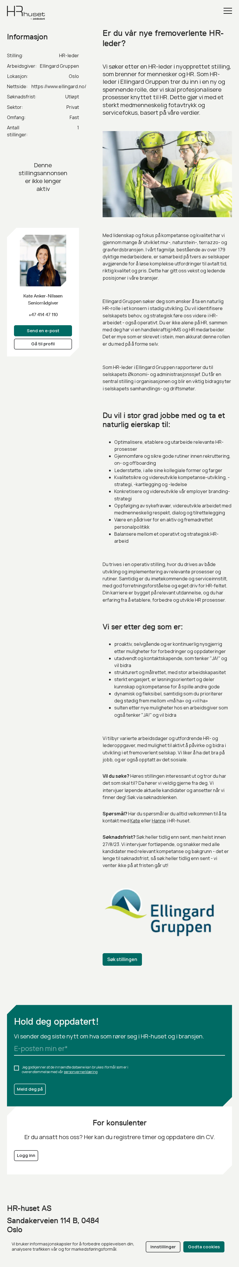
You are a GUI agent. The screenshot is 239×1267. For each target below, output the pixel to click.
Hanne (159, 820)
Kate (135, 820)
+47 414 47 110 (43, 314)
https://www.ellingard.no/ (58, 86)
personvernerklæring (81, 1071)
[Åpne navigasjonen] (228, 11)
